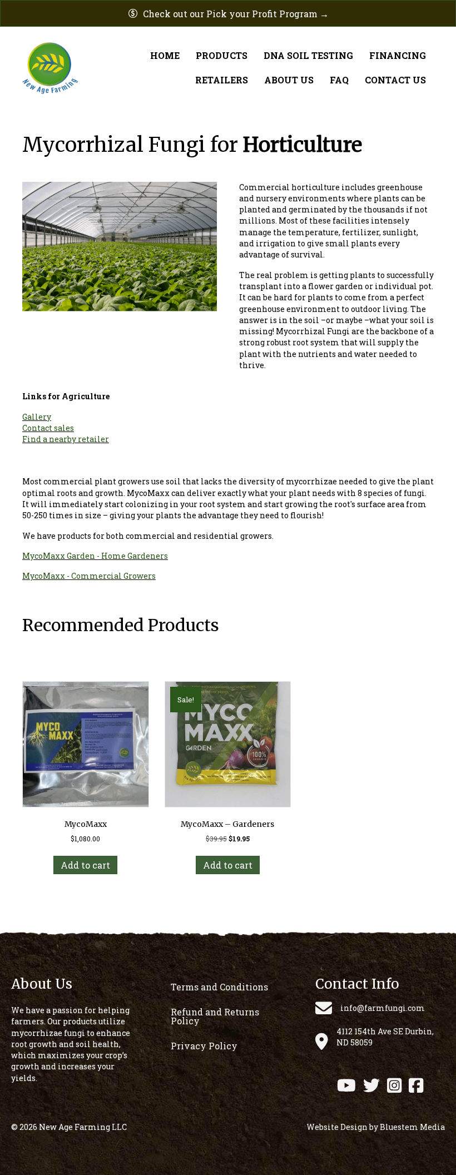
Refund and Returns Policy (215, 1016)
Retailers (221, 80)
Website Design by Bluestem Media (375, 1127)
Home (165, 55)
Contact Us (395, 80)
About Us (289, 80)
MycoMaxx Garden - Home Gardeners (95, 556)
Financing (397, 55)
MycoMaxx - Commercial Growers (89, 576)
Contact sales (48, 428)
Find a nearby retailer (65, 439)
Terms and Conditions (219, 987)
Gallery (36, 417)
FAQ (339, 80)
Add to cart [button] (85, 865)
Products (221, 55)
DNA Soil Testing (308, 55)
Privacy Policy (204, 1046)
